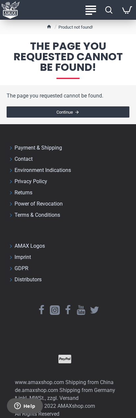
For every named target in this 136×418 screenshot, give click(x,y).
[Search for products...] (109, 10)
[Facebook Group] (68, 310)
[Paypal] (64, 359)
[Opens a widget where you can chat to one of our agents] (25, 406)
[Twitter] (94, 310)
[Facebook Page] (42, 310)
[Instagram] (55, 310)
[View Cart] (127, 10)
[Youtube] (81, 310)
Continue (64, 112)
